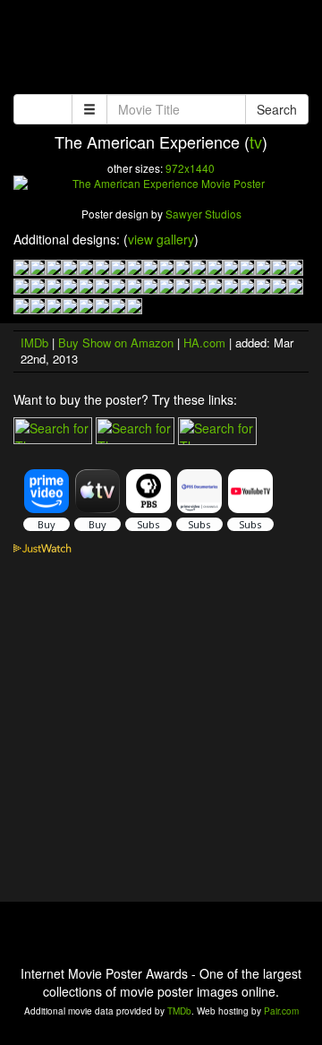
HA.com (204, 342)
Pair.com (281, 1011)
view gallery (161, 239)
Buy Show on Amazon (116, 342)
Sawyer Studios (203, 213)
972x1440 (190, 168)
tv (256, 141)
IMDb (34, 342)
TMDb (179, 1011)
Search (277, 109)
